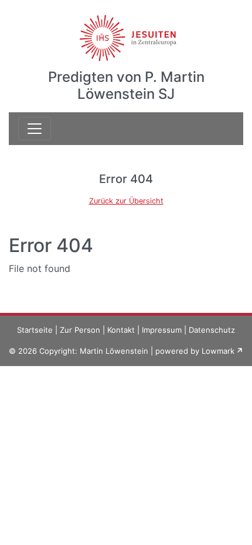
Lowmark (218, 351)
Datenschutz (212, 329)
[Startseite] (126, 31)
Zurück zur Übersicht (126, 200)
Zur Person (80, 329)
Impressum (162, 329)
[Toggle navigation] (34, 128)
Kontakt (121, 329)
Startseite (35, 329)
